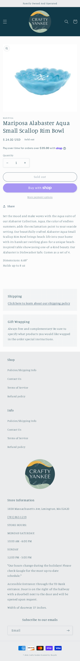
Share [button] (11, 206)
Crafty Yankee (34, 655)
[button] (5, 21)
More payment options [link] (40, 197)
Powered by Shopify (49, 655)
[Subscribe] (68, 630)
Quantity (8, 155)
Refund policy (16, 396)
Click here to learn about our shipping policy (39, 303)
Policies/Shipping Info (21, 370)
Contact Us (14, 378)
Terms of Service (17, 387)
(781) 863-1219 (17, 517)
